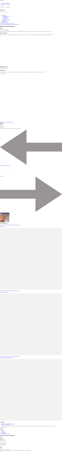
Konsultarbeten (3, 15)
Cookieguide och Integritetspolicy (5, 433)
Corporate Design (2, 226)
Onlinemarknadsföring (16, 24)
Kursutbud (2, 4)
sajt (10, 122)
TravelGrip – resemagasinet (5, 22)
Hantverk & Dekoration (4, 21)
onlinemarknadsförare (7, 122)
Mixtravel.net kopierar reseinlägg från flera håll (6, 357)
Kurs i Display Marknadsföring (6, 16)
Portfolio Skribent (6, 18)
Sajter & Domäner (3, 20)
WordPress (29, 450)
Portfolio (2, 431)
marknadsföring (2, 122)
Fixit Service (39, 31)
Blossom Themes (22, 450)
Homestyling (4, 19)
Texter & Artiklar (5, 17)
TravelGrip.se (3, 430)
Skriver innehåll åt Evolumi (3, 292)
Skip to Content (2, 0)
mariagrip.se (2, 10)
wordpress (12, 122)
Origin (32, 34)
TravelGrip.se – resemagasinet (5, 3)
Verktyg (18, 290)
